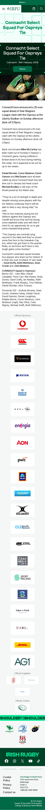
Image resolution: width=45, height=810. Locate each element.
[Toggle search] (41, 8)
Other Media (36, 805)
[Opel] (22, 409)
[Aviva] (22, 375)
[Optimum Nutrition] (22, 543)
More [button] (21, 2)
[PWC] (22, 459)
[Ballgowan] (22, 594)
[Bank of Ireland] (22, 392)
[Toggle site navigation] (3, 9)
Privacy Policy (7, 786)
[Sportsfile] (22, 692)
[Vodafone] (22, 325)
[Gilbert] (22, 510)
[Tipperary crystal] (31, 680)
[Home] (13, 8)
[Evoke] (22, 628)
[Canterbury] (22, 342)
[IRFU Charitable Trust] (22, 708)
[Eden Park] (22, 611)
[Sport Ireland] (22, 577)
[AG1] (22, 661)
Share (22, 69)
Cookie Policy (7, 779)
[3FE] (13, 680)
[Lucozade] (22, 493)
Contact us (9, 792)
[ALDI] (22, 476)
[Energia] (22, 426)
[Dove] (22, 560)
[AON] (22, 442)
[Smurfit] (22, 527)
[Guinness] (22, 358)
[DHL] (22, 644)
